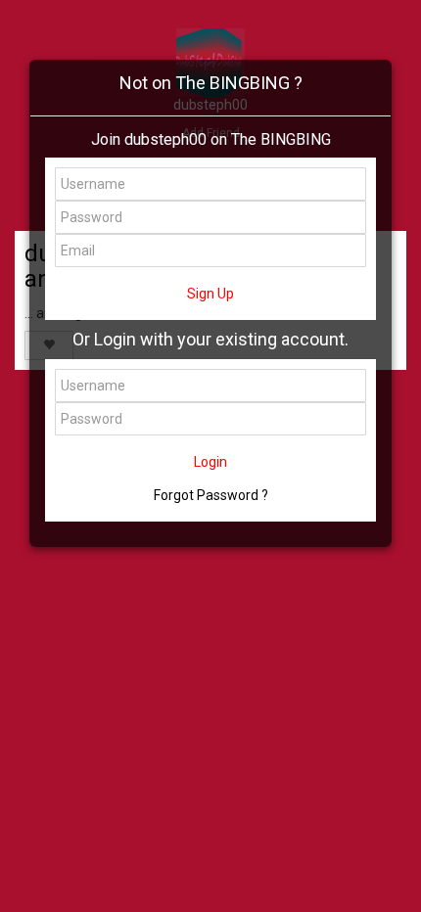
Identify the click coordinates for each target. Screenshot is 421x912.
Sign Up (210, 293)
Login (210, 462)
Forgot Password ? (211, 495)
